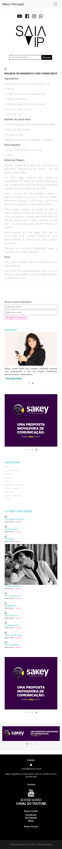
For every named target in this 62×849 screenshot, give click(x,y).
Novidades (9, 492)
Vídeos (8, 499)
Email (31, 821)
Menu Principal (13, 4)
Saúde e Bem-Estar (13, 495)
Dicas (7, 481)
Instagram (31, 818)
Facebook (31, 815)
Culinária (8, 474)
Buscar (47, 57)
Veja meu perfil (14, 379)
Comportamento (12, 470)
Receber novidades (16, 318)
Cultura (8, 477)
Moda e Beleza (11, 488)
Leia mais (18, 522)
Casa (7, 467)
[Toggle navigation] (55, 4)
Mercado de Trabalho (14, 485)
